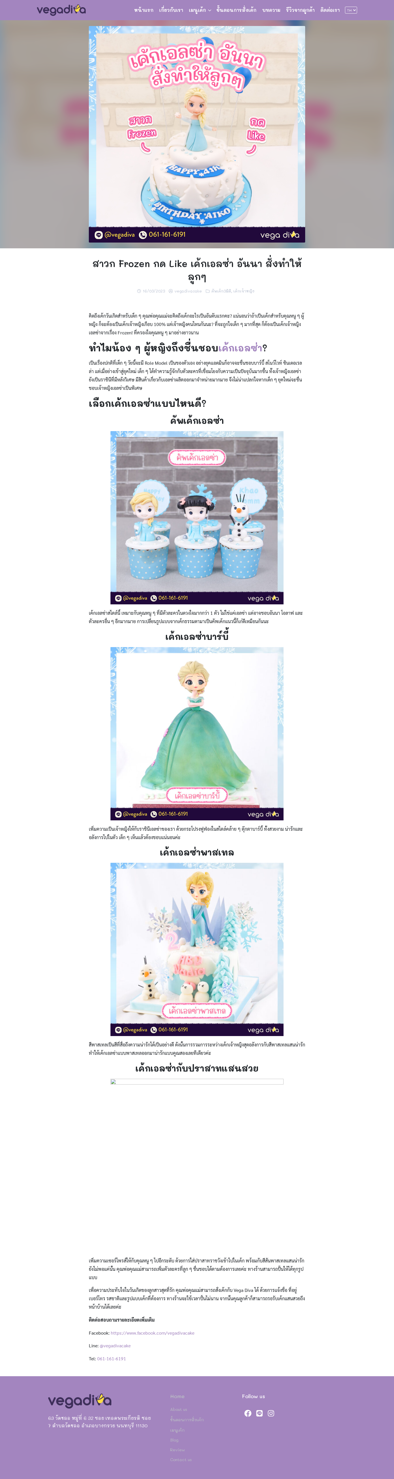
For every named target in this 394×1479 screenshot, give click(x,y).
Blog (174, 1440)
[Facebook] (248, 1413)
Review (177, 1449)
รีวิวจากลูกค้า (300, 10)
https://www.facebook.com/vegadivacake (152, 1333)
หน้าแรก (143, 10)
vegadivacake (188, 290)
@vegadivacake (115, 1345)
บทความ (271, 10)
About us (178, 1409)
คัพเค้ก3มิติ (221, 290)
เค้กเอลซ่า (240, 348)
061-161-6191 (111, 1358)
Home (177, 1396)
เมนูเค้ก (197, 10)
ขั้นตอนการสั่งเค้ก (236, 10)
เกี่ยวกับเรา (171, 10)
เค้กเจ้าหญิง (243, 290)
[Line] (259, 1413)
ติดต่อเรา (330, 10)
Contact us (181, 1459)
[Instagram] (271, 1413)
